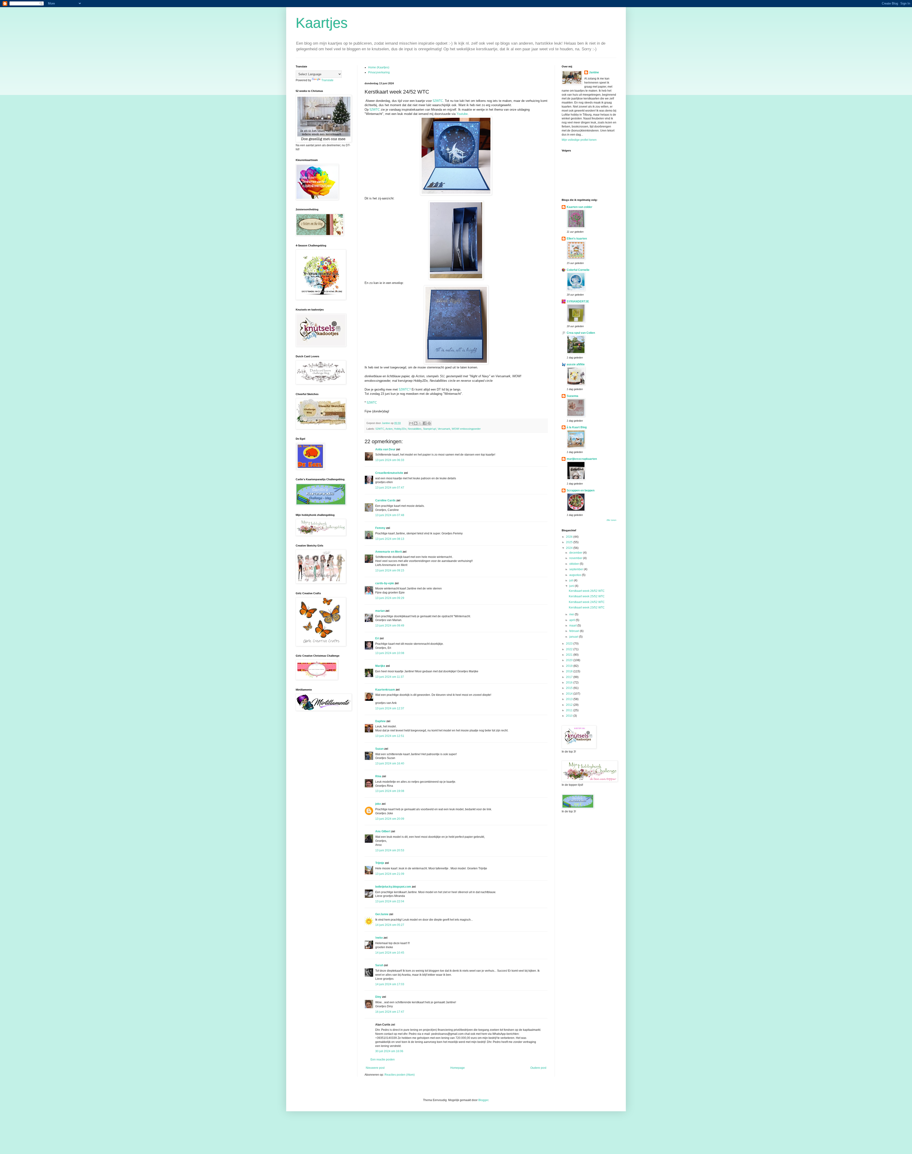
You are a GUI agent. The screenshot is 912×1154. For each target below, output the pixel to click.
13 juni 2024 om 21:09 (389, 874)
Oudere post (538, 1067)
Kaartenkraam (385, 689)
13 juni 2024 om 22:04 (389, 901)
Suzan (379, 748)
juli (571, 580)
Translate (327, 80)
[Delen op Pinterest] (429, 423)
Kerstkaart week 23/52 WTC (587, 607)
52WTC (438, 101)
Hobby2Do (400, 428)
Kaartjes (322, 23)
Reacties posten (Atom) (400, 1074)
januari (574, 636)
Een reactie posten (382, 1059)
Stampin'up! (429, 428)
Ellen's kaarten (577, 238)
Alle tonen (611, 520)
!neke (379, 937)
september (576, 569)
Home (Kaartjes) (378, 67)
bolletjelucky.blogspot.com (393, 886)
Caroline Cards (385, 500)
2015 (569, 688)
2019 (569, 666)
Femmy (380, 528)
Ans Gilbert (383, 831)
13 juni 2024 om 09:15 (389, 570)
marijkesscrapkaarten (582, 459)
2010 (569, 715)
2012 (569, 705)
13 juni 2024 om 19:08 (389, 791)
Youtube (462, 114)
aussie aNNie (576, 364)
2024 (569, 548)
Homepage (457, 1067)
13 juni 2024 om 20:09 (389, 818)
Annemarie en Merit (388, 551)
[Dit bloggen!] (415, 423)
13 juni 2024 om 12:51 (389, 736)
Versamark (444, 428)
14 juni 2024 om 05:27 (389, 925)
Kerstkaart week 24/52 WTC (587, 602)
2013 (569, 699)
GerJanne (382, 914)
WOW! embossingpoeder (466, 428)
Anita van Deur (385, 449)
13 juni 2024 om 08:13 (389, 539)
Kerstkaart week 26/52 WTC (587, 591)
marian (380, 610)
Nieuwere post (375, 1067)
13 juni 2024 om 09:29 (389, 598)
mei (572, 614)
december (576, 552)
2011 (569, 710)
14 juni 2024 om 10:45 (389, 952)
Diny (378, 997)
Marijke (380, 666)
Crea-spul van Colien (581, 332)
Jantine (594, 72)
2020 (569, 660)
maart (573, 625)
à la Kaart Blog (577, 427)
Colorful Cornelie (578, 270)
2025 (569, 542)
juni (572, 586)
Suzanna (572, 396)
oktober (574, 563)
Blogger (483, 1100)
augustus (575, 575)
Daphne (380, 721)
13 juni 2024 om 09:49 (389, 625)
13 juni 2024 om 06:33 (389, 460)
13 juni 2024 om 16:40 (389, 763)
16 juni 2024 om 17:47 (389, 1011)
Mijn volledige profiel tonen (579, 139)
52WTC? (405, 389)
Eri (377, 638)
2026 (569, 536)
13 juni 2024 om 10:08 (389, 653)
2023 (569, 643)
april (572, 620)
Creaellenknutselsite (389, 473)
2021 (569, 654)
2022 (569, 649)
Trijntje (379, 863)
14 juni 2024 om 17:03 (389, 984)
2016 (569, 682)
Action (389, 428)
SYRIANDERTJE (578, 301)
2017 (569, 677)
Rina (378, 776)
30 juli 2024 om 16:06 (389, 1051)
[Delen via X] (420, 423)
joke (378, 803)
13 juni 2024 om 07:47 (389, 487)
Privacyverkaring (379, 72)
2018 (569, 671)
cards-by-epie (384, 583)
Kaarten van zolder (579, 207)
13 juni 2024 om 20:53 (389, 850)
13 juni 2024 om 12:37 (389, 708)
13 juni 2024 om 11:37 (389, 676)
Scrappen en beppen (580, 490)
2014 (569, 693)
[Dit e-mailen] (411, 423)
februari (574, 631)
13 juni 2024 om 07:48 (389, 515)
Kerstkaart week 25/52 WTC (587, 596)
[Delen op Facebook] (424, 423)
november (576, 558)
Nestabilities (415, 428)
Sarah (379, 965)
